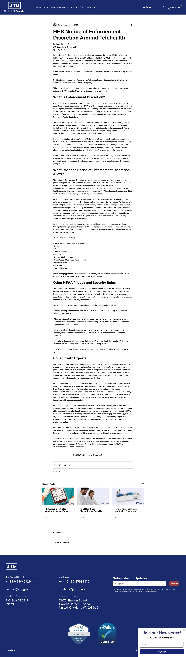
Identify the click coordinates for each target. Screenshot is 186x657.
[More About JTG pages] (82, 7)
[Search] (164, 7)
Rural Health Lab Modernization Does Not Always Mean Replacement (92, 510)
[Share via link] (70, 465)
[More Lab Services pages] (47, 7)
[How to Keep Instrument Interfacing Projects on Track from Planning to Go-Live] (128, 496)
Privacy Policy (11, 650)
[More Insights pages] (94, 7)
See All (141, 484)
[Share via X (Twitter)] (59, 465)
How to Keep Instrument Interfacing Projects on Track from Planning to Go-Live (127, 510)
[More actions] (131, 25)
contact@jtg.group (18, 589)
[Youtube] (150, 7)
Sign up (162, 651)
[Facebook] (147, 7)
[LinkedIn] (144, 7)
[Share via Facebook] (54, 465)
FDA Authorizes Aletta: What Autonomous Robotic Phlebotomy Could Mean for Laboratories (57, 510)
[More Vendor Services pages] (67, 7)
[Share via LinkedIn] (65, 465)
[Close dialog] (184, 630)
